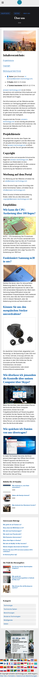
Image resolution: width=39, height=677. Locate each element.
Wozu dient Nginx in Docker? (12, 540)
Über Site (3, 676)
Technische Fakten (10, 609)
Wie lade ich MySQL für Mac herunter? (15, 543)
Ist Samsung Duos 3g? (10, 554)
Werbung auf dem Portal (12, 71)
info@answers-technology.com (14, 190)
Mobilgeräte (8, 620)
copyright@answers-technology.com (16, 199)
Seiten (6, 624)
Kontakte (11, 676)
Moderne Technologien (12, 616)
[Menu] (2, 2)
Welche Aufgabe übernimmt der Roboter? (15, 546)
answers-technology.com (12, 90)
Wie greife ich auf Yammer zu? (12, 524)
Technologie (8, 605)
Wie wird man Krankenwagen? (12, 531)
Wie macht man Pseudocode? (12, 534)
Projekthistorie (8, 60)
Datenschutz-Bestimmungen (26, 676)
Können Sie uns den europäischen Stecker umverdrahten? (15, 310)
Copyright (6, 66)
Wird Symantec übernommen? (12, 537)
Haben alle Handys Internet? (21, 495)
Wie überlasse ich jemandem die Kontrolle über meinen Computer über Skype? (19, 378)
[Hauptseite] (19, 2)
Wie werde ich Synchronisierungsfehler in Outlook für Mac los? (23, 578)
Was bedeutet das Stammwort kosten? (24, 505)
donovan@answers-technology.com (19, 79)
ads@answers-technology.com (16, 181)
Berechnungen (9, 613)
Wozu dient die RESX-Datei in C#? (13, 528)
